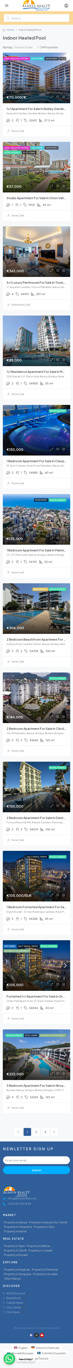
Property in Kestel (15, 1231)
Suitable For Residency (17, 951)
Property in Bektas (38, 1246)
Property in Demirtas (45, 1269)
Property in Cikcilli (15, 1250)
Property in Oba (44, 1226)
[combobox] (27, 47)
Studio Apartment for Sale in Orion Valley (37, 198)
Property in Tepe (14, 1246)
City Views (10, 946)
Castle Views (14, 1302)
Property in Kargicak (17, 1269)
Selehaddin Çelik (20, 304)
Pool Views (29, 152)
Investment (51, 59)
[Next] (54, 1131)
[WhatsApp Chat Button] (9, 1358)
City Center (13, 1307)
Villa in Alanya (12, 1278)
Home (10, 29)
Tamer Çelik (17, 131)
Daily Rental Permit (37, 857)
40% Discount (15, 1293)
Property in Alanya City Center (48, 1222)
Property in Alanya (15, 1222)
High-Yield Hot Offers (16, 59)
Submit (36, 1170)
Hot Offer (37, 59)
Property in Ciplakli (40, 1250)
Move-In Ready (12, 152)
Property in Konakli (16, 1255)
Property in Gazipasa (17, 1274)
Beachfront (40, 589)
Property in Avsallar (45, 1274)
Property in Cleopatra (18, 1226)
